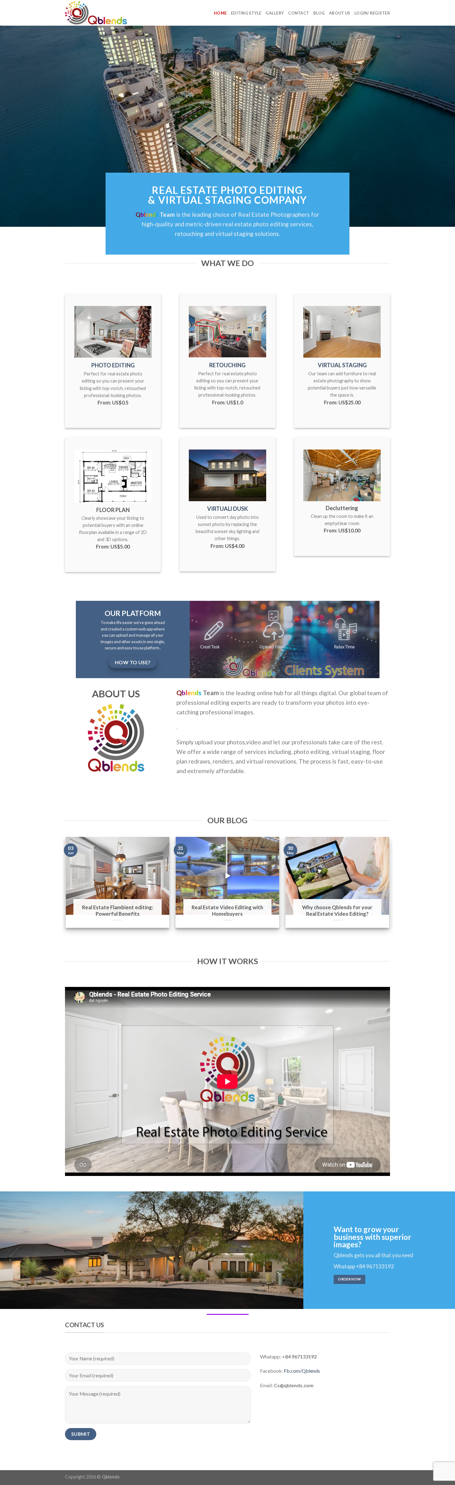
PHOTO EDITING (113, 365)
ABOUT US (339, 13)
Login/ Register (372, 13)
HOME (220, 13)
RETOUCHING (227, 365)
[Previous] (77, 888)
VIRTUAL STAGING (342, 365)
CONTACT (298, 13)
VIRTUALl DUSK (227, 508)
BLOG (319, 13)
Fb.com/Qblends (302, 1371)
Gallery (275, 13)
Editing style (246, 13)
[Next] (378, 888)
